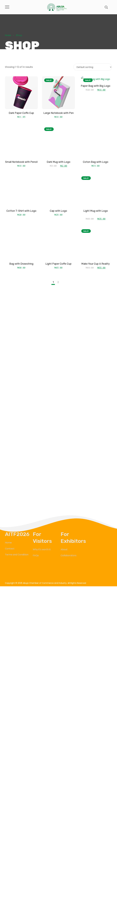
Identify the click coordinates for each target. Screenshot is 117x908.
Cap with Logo (58, 210)
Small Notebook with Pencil (21, 161)
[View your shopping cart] (111, 7)
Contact (9, 548)
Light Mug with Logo (95, 210)
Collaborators (68, 555)
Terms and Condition (16, 554)
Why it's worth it (42, 549)
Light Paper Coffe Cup (58, 263)
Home (8, 35)
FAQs (36, 555)
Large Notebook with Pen (58, 113)
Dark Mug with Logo (58, 161)
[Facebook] (7, 574)
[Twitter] (13, 574)
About (64, 549)
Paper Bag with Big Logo (95, 85)
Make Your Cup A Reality (95, 263)
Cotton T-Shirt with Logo (21, 210)
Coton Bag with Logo (95, 161)
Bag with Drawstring (21, 263)
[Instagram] (20, 574)
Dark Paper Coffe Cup (21, 113)
